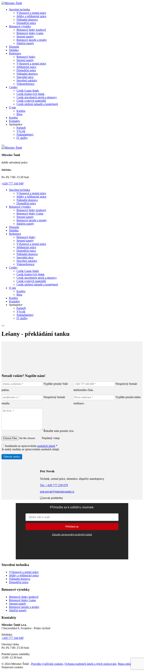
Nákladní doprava (27, 19)
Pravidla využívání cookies (47, 663)
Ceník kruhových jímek (30, 94)
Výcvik (20, 131)
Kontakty (14, 121)
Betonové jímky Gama (29, 33)
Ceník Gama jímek (27, 90)
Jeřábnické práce (26, 67)
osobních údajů (46, 445)
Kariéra (20, 110)
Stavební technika (19, 9)
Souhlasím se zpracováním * (31, 445)
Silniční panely (25, 43)
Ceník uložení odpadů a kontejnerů (37, 104)
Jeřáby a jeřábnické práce (31, 16)
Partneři (21, 127)
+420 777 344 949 (12, 183)
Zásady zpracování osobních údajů (72, 534)
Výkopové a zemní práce (31, 12)
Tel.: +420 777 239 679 (54, 485)
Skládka (14, 50)
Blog (19, 114)
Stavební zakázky (26, 80)
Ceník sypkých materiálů (31, 100)
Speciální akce (25, 77)
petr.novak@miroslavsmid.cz (57, 491)
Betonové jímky (25, 56)
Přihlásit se (72, 526)
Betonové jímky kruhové (31, 29)
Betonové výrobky (20, 26)
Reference (15, 53)
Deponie (14, 46)
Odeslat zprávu (12, 456)
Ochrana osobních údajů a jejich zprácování (90, 663)
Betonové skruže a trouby (31, 39)
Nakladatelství (24, 134)
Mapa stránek (126, 663)
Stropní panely (25, 36)
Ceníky (13, 87)
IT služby (22, 137)
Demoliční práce (26, 23)
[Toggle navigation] (3, 145)
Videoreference (25, 83)
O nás (12, 107)
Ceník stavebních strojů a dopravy (36, 97)
